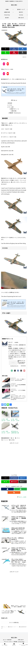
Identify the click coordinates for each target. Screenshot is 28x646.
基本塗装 (10, 103)
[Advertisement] (14, 458)
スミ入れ (10, 105)
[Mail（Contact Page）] (12, 370)
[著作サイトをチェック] (7, 489)
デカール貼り (11, 107)
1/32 (13, 438)
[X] (15, 370)
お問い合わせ (21, 639)
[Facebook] (18, 370)
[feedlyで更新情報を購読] (20, 489)
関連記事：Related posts (15, 113)
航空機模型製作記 (6, 438)
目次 (12, 100)
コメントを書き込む (14, 622)
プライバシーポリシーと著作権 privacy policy (14, 641)
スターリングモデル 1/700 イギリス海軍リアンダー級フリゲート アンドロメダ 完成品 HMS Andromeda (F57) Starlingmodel (18, 397)
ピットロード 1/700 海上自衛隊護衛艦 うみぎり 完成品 (18, 385)
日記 (9, 381)
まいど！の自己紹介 (7, 639)
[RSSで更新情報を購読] (14, 492)
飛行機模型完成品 (7, 387)
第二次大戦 (12, 439)
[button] (22, 52)
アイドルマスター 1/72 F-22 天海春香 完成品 (18, 391)
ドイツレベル (5, 439)
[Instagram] (21, 370)
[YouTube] (24, 370)
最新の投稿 (13, 111)
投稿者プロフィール (14, 109)
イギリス (18, 438)
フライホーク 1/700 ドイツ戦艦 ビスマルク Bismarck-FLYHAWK (18, 380)
